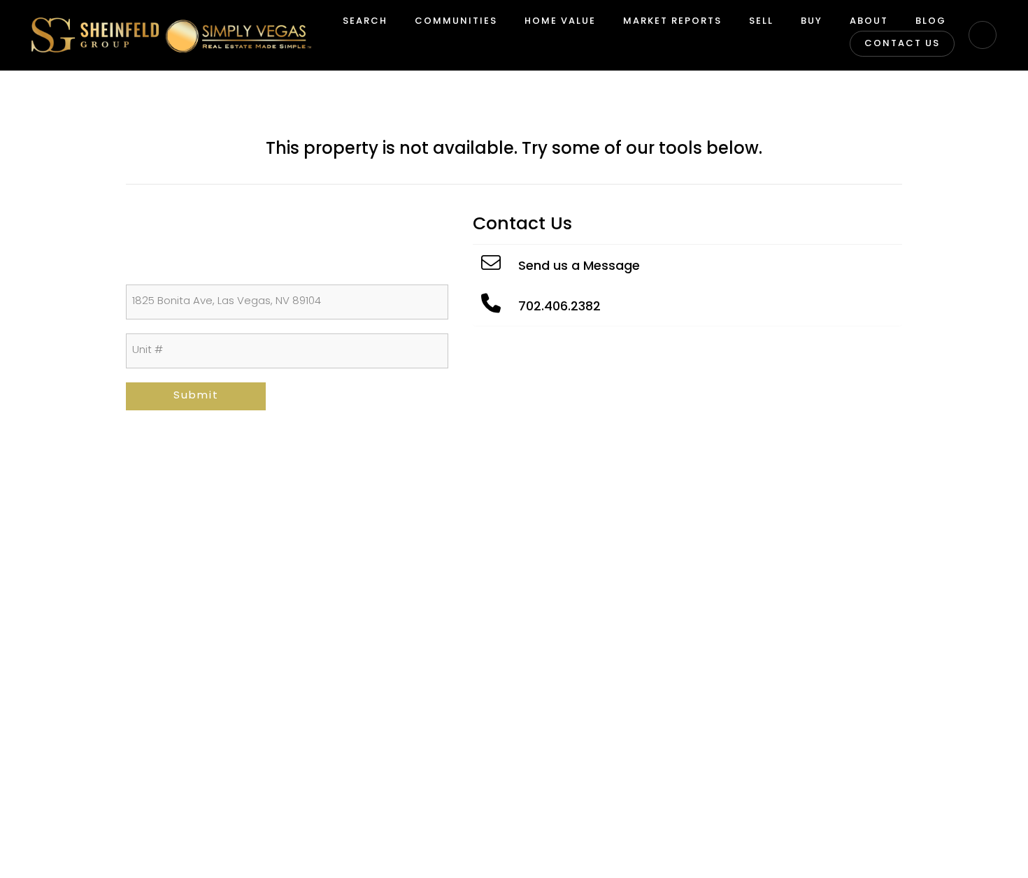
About (869, 21)
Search (365, 21)
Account (983, 35)
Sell (761, 21)
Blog (930, 21)
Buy (811, 21)
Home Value (560, 21)
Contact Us (902, 43)
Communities (456, 21)
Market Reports (672, 21)
